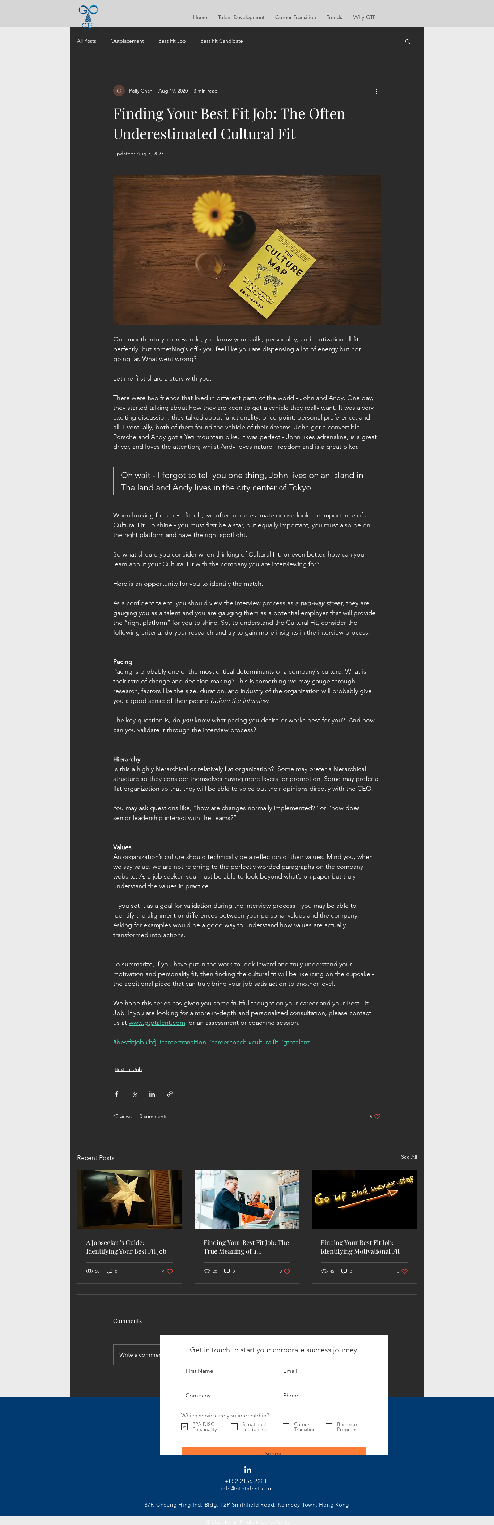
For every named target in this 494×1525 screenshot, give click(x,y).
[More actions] (376, 90)
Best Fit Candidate (221, 41)
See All (409, 1157)
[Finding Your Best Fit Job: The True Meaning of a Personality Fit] (247, 1199)
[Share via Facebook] (116, 1094)
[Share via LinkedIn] (152, 1094)
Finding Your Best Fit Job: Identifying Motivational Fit (360, 1246)
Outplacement (127, 41)
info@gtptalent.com (247, 1488)
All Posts (86, 41)
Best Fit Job (172, 41)
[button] (407, 41)
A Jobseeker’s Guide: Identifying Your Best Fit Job (126, 1246)
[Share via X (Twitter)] (134, 1094)
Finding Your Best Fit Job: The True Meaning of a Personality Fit (246, 1246)
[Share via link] (169, 1094)
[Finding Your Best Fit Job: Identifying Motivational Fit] (364, 1199)
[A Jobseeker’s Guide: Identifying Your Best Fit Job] (129, 1199)
